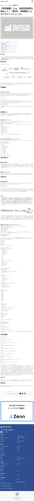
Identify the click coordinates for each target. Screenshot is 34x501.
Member (18, 475)
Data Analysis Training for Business (21, 437)
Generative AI (2, 439)
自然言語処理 (10, 5)
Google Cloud (18, 446)
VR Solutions (18, 442)
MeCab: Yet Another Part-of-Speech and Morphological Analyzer (12, 385)
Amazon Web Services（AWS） (4, 446)
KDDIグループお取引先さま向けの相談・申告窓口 (6, 488)
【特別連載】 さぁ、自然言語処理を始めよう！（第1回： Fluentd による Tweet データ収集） (16, 56)
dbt (17, 451)
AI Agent (18, 439)
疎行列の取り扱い (4, 49)
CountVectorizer (17, 190)
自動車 (1, 456)
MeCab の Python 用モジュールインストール (8, 46)
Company (2, 475)
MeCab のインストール (5, 45)
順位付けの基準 (4, 47)
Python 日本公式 (4, 385)
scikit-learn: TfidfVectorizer (3, 386)
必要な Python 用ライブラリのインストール (8, 51)
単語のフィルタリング (5, 48)
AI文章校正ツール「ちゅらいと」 (4, 463)
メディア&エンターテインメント (21, 458)
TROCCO (2, 451)
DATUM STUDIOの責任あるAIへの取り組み (6, 483)
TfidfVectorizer (2, 219)
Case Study (2, 467)
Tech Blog (6, 5)
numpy (23, 385)
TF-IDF (2, 50)
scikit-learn (26, 385)
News (1, 471)
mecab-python (20, 385)
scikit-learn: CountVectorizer (30, 385)
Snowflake (2, 449)
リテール (18, 456)
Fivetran (18, 449)
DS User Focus (19, 463)
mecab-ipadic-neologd (6, 372)
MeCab (5, 114)
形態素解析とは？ (4, 44)
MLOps (1, 442)
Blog (17, 471)
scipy (24, 385)
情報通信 (2, 458)
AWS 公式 (2, 385)
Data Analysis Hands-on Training (4, 437)
